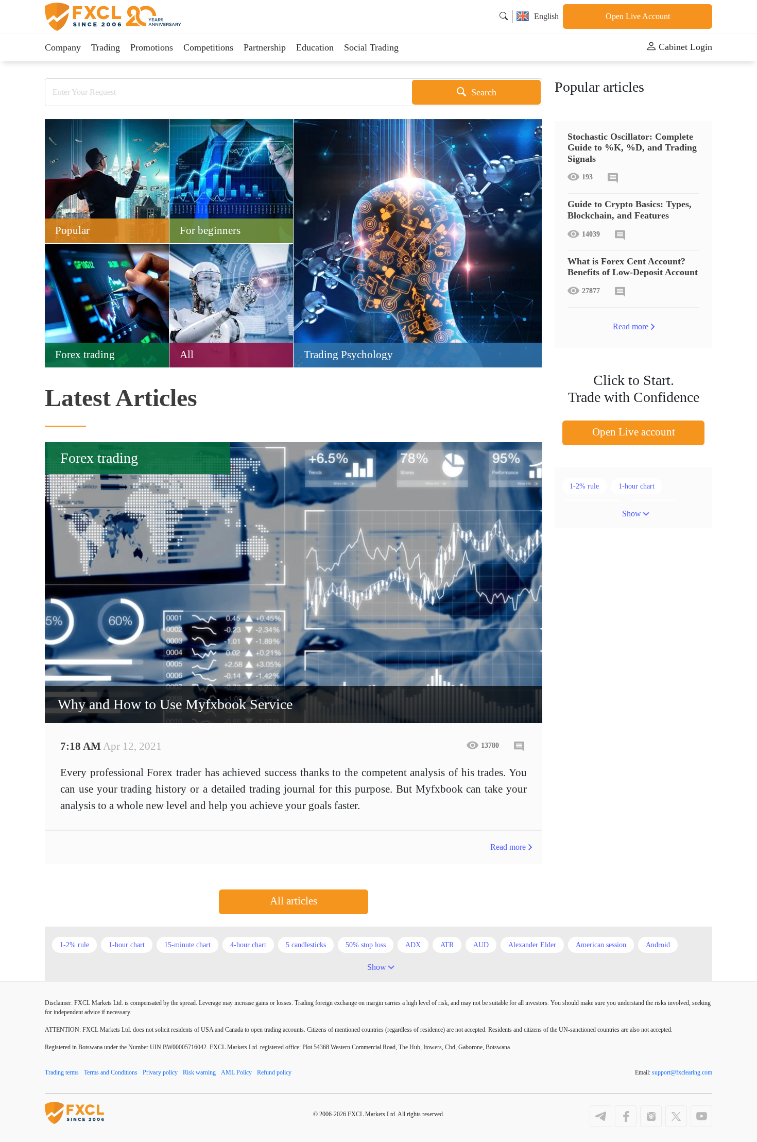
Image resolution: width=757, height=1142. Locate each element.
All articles (293, 901)
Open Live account (633, 432)
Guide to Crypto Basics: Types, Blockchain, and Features (629, 210)
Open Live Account (638, 16)
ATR (447, 945)
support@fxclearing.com (682, 1072)
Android (658, 945)
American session (601, 945)
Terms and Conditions (110, 1072)
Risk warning (199, 1072)
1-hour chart (636, 486)
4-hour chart (248, 945)
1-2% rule (584, 486)
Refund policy (274, 1072)
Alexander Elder (532, 945)
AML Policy (236, 1072)
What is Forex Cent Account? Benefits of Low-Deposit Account (632, 267)
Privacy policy (160, 1072)
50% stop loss (366, 945)
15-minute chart (187, 945)
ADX (413, 945)
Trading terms (62, 1072)
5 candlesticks (306, 945)
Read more (508, 847)
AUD (481, 945)
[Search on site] (504, 16)
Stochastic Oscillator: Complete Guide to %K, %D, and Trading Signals (632, 147)
